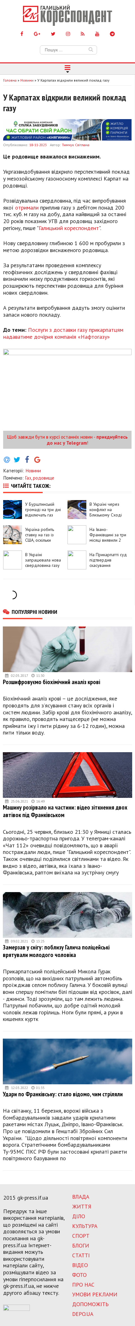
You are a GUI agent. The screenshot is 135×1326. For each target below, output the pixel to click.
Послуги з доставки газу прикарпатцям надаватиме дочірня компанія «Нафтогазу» (63, 333)
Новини (33, 470)
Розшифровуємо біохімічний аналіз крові (51, 682)
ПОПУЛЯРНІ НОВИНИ (34, 611)
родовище (43, 478)
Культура (84, 1226)
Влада (80, 1196)
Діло (78, 1216)
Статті (81, 1255)
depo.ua (82, 1314)
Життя (81, 1206)
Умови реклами (94, 1294)
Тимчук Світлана (75, 144)
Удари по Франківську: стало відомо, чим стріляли (63, 1094)
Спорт (80, 1235)
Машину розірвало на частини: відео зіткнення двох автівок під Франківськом (65, 811)
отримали (27, 207)
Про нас (83, 1284)
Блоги (80, 1245)
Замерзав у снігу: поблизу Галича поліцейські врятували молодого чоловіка (56, 951)
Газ (28, 478)
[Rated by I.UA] (16, 1309)
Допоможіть (90, 1304)
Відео (80, 1265)
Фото (79, 1274)
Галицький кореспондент (69, 228)
